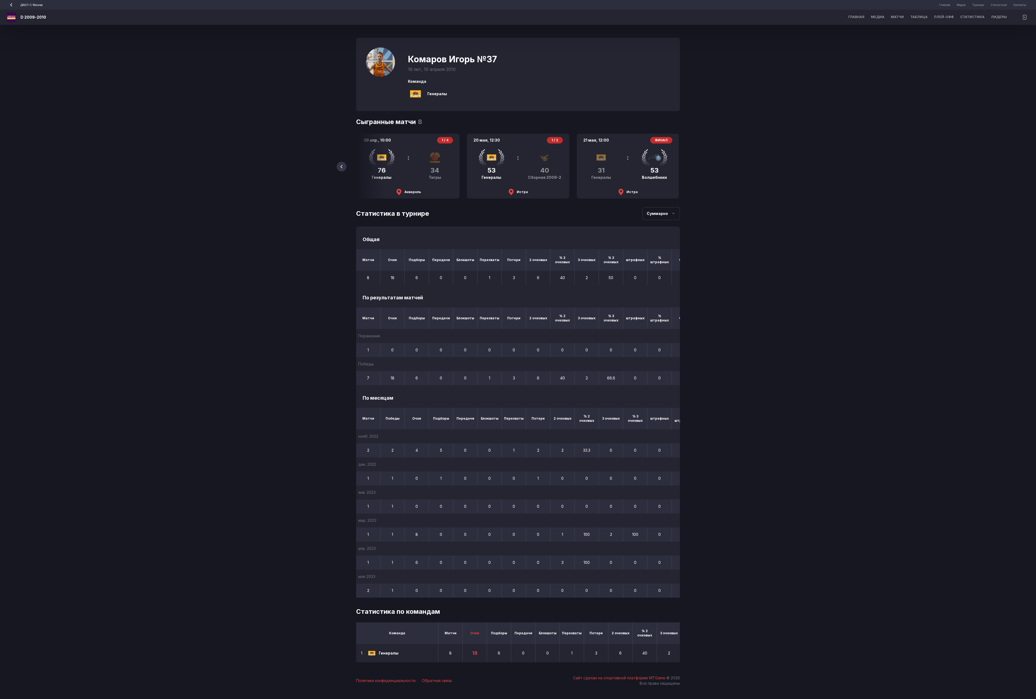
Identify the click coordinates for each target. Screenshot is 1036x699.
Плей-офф (944, 17)
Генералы (437, 93)
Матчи (897, 17)
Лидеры (999, 17)
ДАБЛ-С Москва (32, 4)
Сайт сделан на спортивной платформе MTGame (619, 678)
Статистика (999, 4)
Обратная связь (437, 680)
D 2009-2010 (33, 17)
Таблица (919, 17)
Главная (944, 4)
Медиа (961, 4)
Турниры (978, 4)
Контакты (1019, 4)
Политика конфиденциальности (385, 680)
